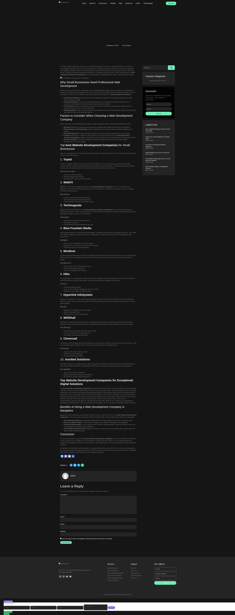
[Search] (171, 67)
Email (62, 524)
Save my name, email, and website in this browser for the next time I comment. (87, 538)
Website (63, 531)
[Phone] (4, 614)
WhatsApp (8, 612)
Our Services (103, 3)
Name (62, 517)
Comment (63, 494)
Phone (7, 614)
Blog (120, 3)
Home (84, 3)
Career (138, 3)
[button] (71, 465)
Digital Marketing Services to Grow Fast (157, 152)
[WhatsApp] (4, 612)
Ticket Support (148, 3)
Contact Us (128, 3)
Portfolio (113, 3)
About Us (92, 3)
